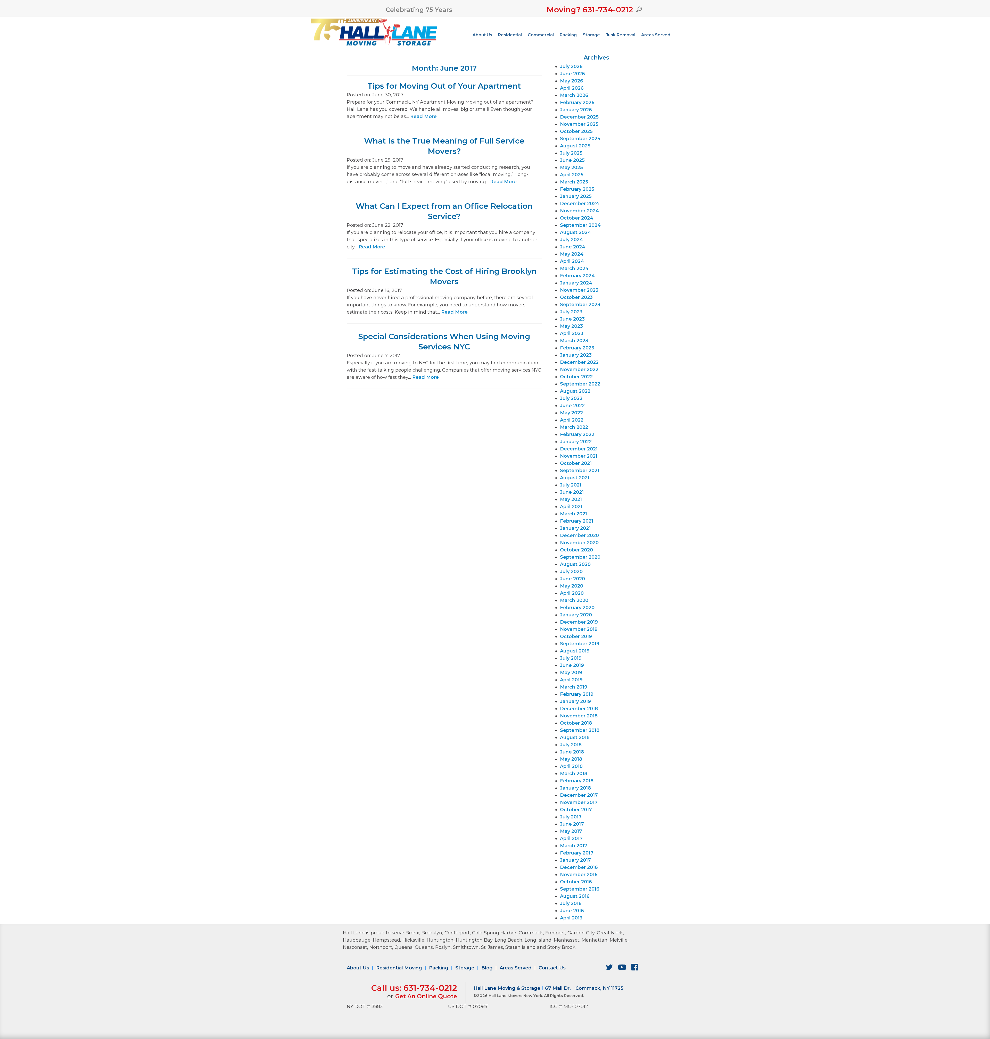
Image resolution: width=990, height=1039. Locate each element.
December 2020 (579, 535)
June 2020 (572, 579)
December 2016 (579, 867)
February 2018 (576, 781)
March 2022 (574, 427)
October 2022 (576, 377)
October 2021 (576, 463)
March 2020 (574, 600)
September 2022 (580, 384)
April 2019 (571, 680)
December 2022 (579, 362)
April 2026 (572, 88)
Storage (591, 35)
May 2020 (571, 586)
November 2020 (579, 543)
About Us (482, 35)
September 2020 (580, 557)
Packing (568, 35)
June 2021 (572, 492)
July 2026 (571, 66)
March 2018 (573, 773)
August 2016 (575, 896)
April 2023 (571, 333)
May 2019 (571, 672)
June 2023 (572, 319)
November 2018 (579, 716)
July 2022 (571, 398)
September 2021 (579, 470)
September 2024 (580, 225)
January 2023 (576, 355)
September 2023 (580, 304)
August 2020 (575, 564)
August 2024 (575, 232)
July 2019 (571, 658)
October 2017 (576, 809)
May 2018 (571, 759)
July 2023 (571, 312)
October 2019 (576, 636)
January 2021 (575, 528)
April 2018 (571, 766)
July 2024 (571, 239)
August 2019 (575, 651)
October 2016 (576, 882)
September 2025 (580, 138)
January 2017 (575, 860)
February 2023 (577, 348)
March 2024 (574, 268)
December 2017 (579, 795)
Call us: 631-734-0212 (414, 988)
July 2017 (571, 817)
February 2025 (577, 189)
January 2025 (576, 196)
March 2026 (574, 95)
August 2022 (575, 391)
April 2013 (571, 918)
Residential (510, 35)
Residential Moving (399, 968)
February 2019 (576, 694)
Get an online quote (426, 996)
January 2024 (576, 283)
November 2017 (579, 802)
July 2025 (571, 153)
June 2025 (572, 160)
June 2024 (572, 247)
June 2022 (572, 405)
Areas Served (655, 35)
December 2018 (579, 708)
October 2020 (576, 550)
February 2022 (577, 434)
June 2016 (572, 911)
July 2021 (570, 485)
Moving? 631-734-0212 (590, 9)
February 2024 (577, 276)
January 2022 (576, 442)
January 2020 (576, 615)
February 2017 (576, 853)
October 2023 (576, 297)
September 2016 (579, 889)
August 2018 (575, 737)
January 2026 (576, 110)
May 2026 (571, 81)
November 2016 (579, 874)
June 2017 (572, 824)
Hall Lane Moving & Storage (507, 988)
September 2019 (579, 644)
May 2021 (571, 499)
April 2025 (571, 175)
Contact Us (552, 968)
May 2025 (571, 167)
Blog (487, 968)
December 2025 (579, 117)
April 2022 (571, 420)
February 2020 (577, 607)
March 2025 (574, 182)
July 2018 (571, 745)
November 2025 (579, 124)
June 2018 (572, 752)
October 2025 (576, 131)
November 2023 (579, 290)
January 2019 (575, 701)
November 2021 (578, 456)
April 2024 (572, 261)
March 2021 (573, 514)
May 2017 (571, 831)
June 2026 (572, 74)
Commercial (541, 35)
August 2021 (574, 478)
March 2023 (574, 340)
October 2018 (576, 723)
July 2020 (571, 571)
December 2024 (579, 203)
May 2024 (571, 254)
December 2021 (579, 449)
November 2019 (579, 629)
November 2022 (579, 369)
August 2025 (575, 146)
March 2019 (573, 687)
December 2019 (579, 622)
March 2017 (573, 846)
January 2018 (575, 788)
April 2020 (572, 593)
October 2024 (576, 218)
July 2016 (571, 903)
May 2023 (571, 326)
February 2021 (576, 521)
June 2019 (572, 665)
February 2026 (577, 102)
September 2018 (579, 730)
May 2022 (571, 413)
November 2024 (579, 211)
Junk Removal (620, 35)
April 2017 (571, 838)
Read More (423, 116)
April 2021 (571, 506)
